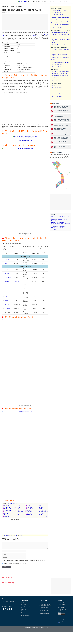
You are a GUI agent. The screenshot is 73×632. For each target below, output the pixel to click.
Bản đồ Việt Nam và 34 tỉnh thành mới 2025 (61, 147)
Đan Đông (7, 281)
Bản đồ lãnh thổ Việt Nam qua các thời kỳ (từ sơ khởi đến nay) (61, 116)
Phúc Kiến (29, 507)
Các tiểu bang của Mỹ (57, 85)
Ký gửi (65, 1)
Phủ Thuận (7, 285)
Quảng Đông (30, 508)
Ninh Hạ (40, 508)
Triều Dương (7, 277)
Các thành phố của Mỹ (57, 87)
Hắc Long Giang (19, 511)
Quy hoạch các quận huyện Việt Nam (60, 24)
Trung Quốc (22, 535)
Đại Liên (7, 263)
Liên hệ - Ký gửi (61, 602)
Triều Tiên (34, 35)
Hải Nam (17, 513)
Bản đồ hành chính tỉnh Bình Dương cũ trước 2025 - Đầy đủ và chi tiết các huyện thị (61, 142)
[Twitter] (5, 609)
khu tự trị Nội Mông (43, 510)
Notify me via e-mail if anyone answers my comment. (15, 563)
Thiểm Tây (29, 516)
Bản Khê (7, 273)
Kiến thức (44, 1)
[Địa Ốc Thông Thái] (22, 1)
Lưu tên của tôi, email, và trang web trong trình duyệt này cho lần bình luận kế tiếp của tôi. (24, 560)
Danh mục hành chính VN (44, 610)
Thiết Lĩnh (7, 308)
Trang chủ (4, 6)
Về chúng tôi (60, 610)
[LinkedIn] (9, 609)
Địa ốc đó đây (23, 609)
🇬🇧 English (60, 622)
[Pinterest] (11, 609)
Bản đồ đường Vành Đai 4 (57, 81)
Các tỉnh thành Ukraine (57, 96)
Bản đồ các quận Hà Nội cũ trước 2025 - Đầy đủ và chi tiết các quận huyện (62, 124)
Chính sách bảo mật (62, 604)
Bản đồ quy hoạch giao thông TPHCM (60, 75)
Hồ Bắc (17, 514)
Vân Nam (41, 507)
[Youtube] (7, 609)
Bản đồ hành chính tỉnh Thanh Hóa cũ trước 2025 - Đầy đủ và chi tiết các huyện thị (61, 111)
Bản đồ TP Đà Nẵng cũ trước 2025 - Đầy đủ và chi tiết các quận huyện (61, 138)
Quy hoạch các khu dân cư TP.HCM (60, 73)
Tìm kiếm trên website (62, 609)
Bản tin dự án (23, 604)
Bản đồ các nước (43, 602)
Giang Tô (18, 507)
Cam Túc (6, 513)
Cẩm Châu (7, 296)
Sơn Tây (29, 513)
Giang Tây (18, 505)
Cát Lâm (25, 34)
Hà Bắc (17, 508)
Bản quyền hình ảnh (61, 607)
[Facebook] (3, 609)
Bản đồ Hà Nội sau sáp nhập (58, 42)
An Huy (6, 511)
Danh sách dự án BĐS (57, 27)
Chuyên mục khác (57, 1)
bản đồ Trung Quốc (12, 503)
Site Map (59, 612)
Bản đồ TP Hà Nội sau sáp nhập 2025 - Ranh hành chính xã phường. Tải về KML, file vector (61, 129)
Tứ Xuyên (41, 505)
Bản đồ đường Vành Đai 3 (57, 79)
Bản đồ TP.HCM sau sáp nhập (58, 44)
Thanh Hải (29, 514)
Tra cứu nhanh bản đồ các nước (59, 10)
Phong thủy (23, 612)
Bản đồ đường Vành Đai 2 (57, 77)
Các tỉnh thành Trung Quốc (58, 91)
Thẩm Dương (9, 34)
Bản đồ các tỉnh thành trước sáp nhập (60, 62)
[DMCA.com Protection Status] (61, 614)
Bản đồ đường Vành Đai (44, 607)
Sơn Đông (29, 511)
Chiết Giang (7, 516)
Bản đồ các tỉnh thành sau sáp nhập (60, 32)
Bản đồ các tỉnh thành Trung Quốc (14, 6)
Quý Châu (29, 510)
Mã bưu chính (23, 613)
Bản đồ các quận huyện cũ (58, 64)
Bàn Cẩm (7, 304)
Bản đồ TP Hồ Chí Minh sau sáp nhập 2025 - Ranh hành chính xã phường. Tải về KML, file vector (62, 120)
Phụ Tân (7, 289)
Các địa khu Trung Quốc (57, 93)
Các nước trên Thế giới (57, 12)
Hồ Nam (17, 516)
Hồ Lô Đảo (7, 292)
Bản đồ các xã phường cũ (57, 66)
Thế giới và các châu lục (57, 14)
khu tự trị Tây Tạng (43, 516)
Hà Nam (17, 510)
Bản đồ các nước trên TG (44, 608)
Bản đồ (49, 1)
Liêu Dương (7, 300)
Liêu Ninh (29, 505)
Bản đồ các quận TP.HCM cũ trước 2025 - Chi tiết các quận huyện (61, 107)
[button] (69, 1)
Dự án (29, 1)
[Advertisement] (25, 22)
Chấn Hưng (16, 281)
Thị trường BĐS (36, 1)
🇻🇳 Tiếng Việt (60, 621)
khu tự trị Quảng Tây (43, 511)
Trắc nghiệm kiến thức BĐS (45, 613)
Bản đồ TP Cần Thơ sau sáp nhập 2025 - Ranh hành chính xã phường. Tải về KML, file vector (62, 133)
